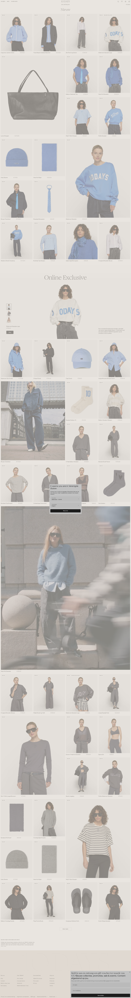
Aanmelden (101, 995)
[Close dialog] (130, 972)
